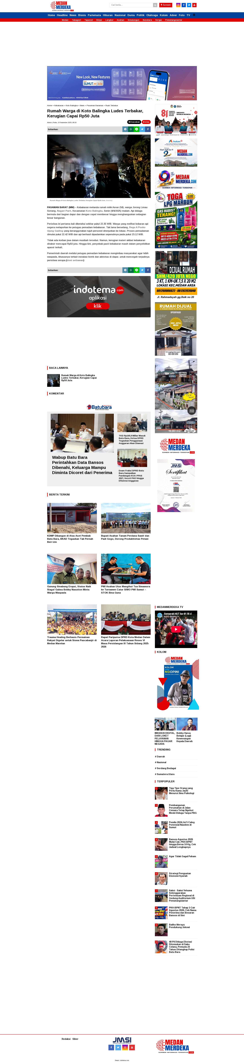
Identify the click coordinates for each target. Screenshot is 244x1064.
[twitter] (189, 5)
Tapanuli (88, 20)
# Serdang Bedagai (165, 768)
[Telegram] (125, 129)
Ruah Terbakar (111, 105)
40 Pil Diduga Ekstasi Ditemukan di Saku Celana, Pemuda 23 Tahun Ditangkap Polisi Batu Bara (181, 947)
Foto (182, 15)
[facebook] (184, 5)
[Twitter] (142, 129)
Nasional (120, 15)
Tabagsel (76, 20)
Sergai (158, 20)
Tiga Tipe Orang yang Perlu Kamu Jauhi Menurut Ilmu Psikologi (181, 790)
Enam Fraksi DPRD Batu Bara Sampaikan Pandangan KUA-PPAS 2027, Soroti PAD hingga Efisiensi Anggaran (131, 475)
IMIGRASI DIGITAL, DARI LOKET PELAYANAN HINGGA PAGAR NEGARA (165, 738)
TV (188, 15)
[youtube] (194, 5)
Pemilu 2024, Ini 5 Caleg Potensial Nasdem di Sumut (182, 825)
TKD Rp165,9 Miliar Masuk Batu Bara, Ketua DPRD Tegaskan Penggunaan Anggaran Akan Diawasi (132, 439)
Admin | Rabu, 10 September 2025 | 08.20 (61, 122)
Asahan (120, 20)
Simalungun (133, 20)
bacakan (135, 122)
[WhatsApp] (131, 129)
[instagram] (178, 5)
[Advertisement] (122, 46)
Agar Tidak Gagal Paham (182, 856)
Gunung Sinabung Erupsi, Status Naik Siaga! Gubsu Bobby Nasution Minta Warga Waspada (69, 589)
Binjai (99, 20)
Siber (75, 1039)
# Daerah (160, 756)
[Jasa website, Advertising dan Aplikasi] (99, 319)
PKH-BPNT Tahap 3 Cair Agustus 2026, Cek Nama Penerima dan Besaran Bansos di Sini (182, 911)
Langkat (109, 20)
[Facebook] (148, 129)
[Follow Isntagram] (125, 1047)
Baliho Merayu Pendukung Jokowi (179, 926)
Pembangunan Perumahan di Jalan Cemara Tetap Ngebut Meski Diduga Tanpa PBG (183, 809)
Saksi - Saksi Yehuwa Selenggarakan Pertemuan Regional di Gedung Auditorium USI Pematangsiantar (182, 895)
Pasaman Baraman (95, 105)
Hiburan (108, 15)
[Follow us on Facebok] (111, 1047)
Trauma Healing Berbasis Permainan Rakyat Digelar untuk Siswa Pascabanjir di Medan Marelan (72, 640)
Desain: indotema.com (122, 1060)
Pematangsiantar (173, 20)
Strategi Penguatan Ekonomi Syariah (180, 874)
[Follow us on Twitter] (118, 1047)
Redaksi (66, 1039)
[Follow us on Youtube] (132, 1047)
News (73, 15)
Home (51, 15)
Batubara (147, 20)
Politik (140, 15)
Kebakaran (59, 105)
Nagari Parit (64, 211)
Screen (166, 5)
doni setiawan (75, 260)
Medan (65, 20)
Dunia (131, 15)
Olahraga (152, 15)
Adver (173, 15)
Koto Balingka (72, 105)
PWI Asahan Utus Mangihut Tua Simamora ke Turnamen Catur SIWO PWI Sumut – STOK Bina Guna (125, 589)
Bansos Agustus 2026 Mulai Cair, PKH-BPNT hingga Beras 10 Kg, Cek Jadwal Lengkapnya (182, 843)
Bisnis (82, 15)
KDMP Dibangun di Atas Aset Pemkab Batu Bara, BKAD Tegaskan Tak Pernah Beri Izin (70, 538)
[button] (194, 13)
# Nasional (160, 762)
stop (146, 122)
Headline (62, 15)
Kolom (164, 15)
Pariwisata (94, 15)
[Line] (136, 129)
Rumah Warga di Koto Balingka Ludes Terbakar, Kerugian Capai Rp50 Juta (77, 200)
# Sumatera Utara (164, 774)
